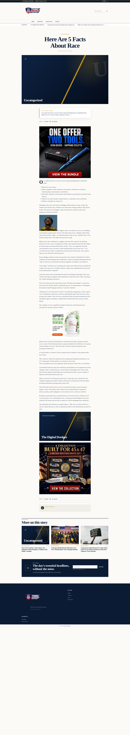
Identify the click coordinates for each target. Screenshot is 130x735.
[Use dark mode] (107, 1)
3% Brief (104, 1)
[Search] (107, 11)
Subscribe (101, 566)
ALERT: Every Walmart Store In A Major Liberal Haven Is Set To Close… (76, 24)
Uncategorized (65, 34)
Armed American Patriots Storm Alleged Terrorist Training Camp (44, 24)
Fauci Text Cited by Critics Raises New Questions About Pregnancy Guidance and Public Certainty (34, 549)
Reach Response (67, 625)
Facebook (46, 121)
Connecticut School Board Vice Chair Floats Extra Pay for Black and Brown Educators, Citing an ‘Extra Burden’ (94, 549)
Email (50, 121)
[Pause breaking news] (107, 24)
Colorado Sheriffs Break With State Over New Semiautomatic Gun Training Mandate (64, 548)
